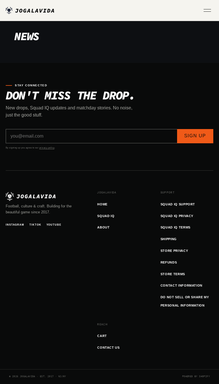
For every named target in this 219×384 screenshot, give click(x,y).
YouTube (53, 224)
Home (102, 204)
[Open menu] (208, 10)
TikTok (35, 224)
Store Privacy (174, 250)
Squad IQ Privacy (177, 216)
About (103, 227)
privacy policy (46, 147)
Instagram (15, 224)
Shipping (169, 239)
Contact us (108, 347)
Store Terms (173, 274)
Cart (102, 336)
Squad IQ (105, 216)
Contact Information (182, 285)
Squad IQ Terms (175, 227)
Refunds (169, 262)
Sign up (195, 135)
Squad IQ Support (178, 204)
